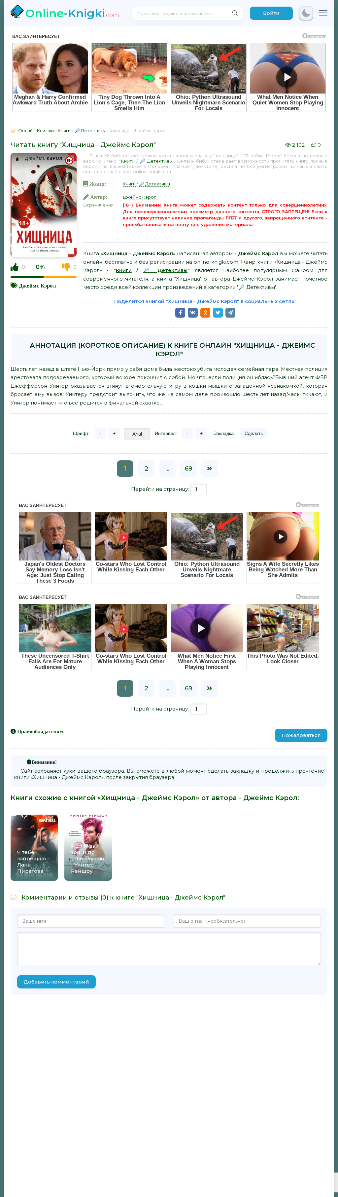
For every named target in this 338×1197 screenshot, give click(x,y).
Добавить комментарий (56, 982)
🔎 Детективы (156, 161)
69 (188, 468)
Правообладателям (40, 731)
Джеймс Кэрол (37, 285)
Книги (128, 161)
